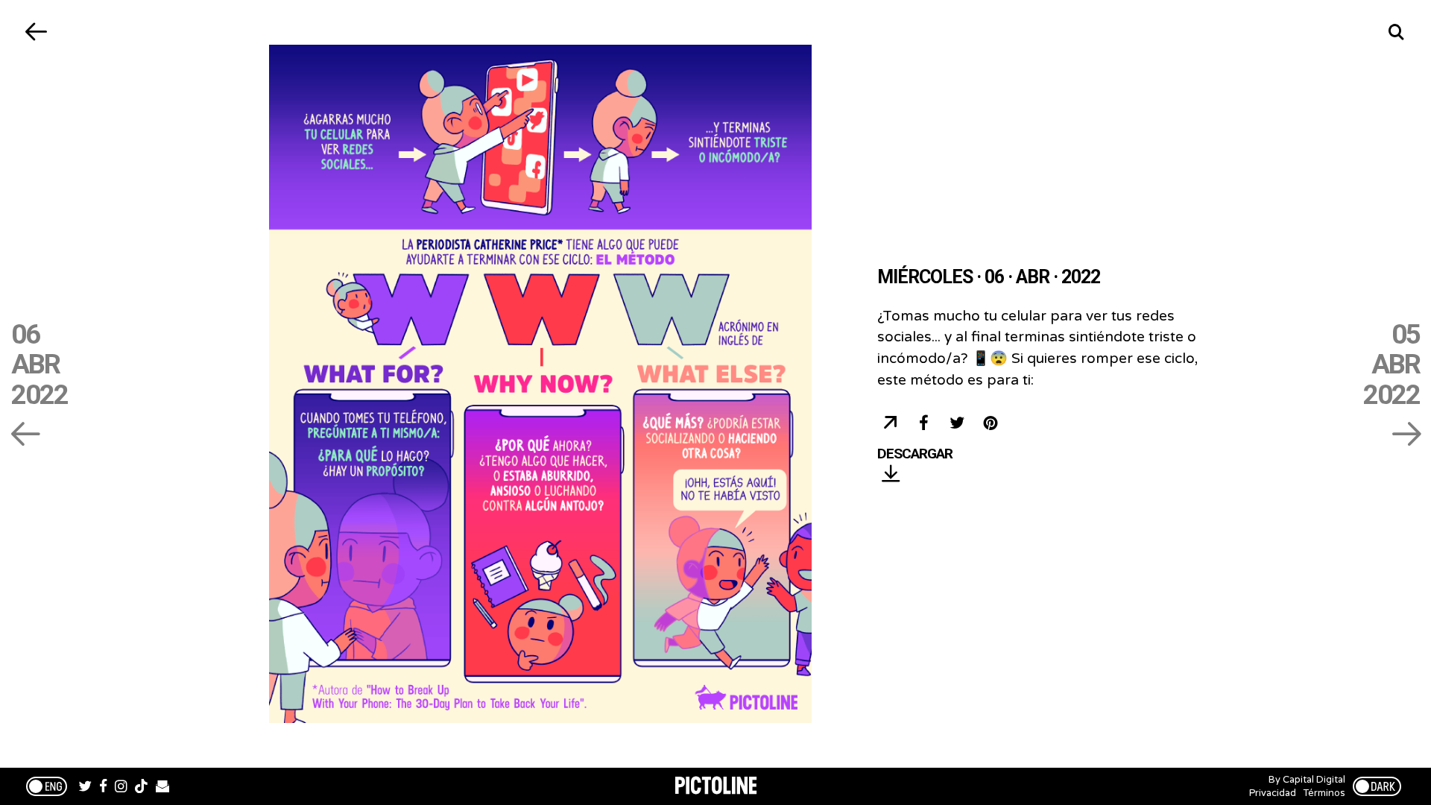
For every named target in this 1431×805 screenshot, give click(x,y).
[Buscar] (1395, 31)
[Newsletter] (162, 788)
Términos (1324, 793)
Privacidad (1272, 793)
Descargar (915, 454)
